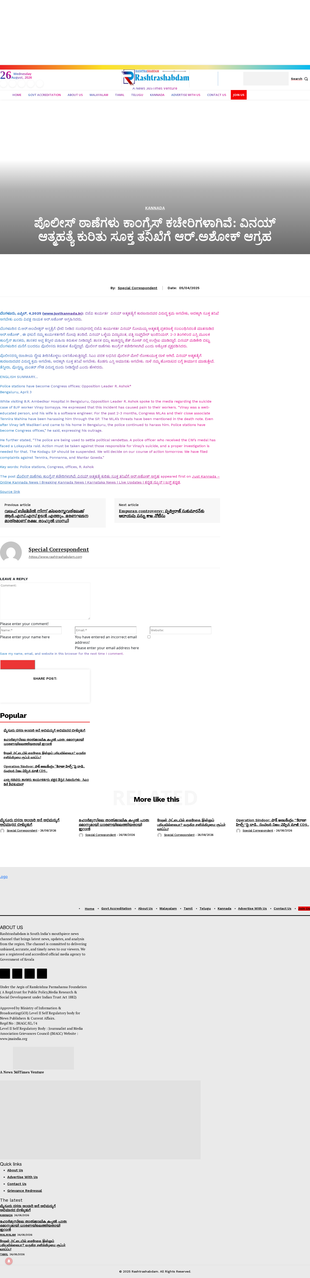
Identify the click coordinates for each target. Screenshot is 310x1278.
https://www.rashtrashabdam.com (55, 557)
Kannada (155, 208)
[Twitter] (30, 83)
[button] (300, 78)
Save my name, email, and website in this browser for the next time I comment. (62, 653)
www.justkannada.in (62, 313)
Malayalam (8, 1234)
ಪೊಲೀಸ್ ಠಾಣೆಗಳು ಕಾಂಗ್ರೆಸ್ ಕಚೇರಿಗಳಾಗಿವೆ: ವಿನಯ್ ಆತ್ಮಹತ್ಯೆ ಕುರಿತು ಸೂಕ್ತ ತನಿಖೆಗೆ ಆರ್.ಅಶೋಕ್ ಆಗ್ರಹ (88, 476)
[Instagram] (12, 83)
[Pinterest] (44, 689)
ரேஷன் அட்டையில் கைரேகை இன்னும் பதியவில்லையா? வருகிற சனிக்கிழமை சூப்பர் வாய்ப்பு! (191, 824)
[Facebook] (3, 83)
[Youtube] (39, 83)
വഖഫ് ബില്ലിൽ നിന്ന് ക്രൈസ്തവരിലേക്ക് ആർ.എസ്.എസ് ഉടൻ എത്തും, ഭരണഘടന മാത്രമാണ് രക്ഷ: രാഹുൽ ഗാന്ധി (46, 516)
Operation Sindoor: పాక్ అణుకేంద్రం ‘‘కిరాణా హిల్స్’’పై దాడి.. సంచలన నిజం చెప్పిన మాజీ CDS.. (44, 768)
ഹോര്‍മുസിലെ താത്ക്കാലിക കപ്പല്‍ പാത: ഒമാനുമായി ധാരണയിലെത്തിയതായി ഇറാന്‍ (44, 741)
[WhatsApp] (55, 689)
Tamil (4, 1254)
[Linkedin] (21, 83)
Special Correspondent (137, 288)
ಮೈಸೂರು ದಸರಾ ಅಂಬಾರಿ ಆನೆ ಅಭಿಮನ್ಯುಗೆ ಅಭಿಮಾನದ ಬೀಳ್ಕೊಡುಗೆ (44, 730)
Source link (10, 491)
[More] (66, 689)
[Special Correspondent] (11, 552)
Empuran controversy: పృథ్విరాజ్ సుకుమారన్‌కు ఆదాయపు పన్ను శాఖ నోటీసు (161, 513)
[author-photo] (3, 830)
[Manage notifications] (8, 1261)
